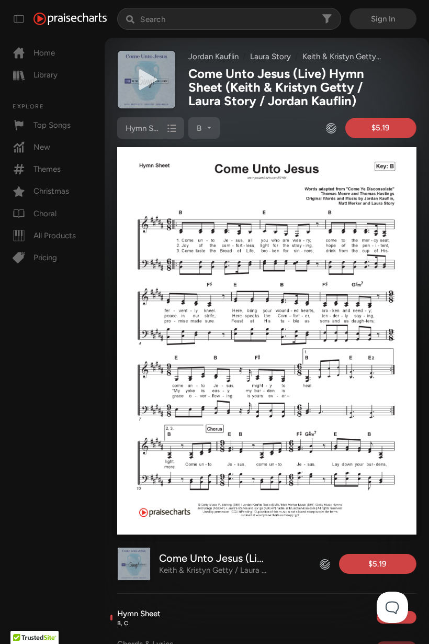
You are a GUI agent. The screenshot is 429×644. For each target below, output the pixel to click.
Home (44, 53)
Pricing (45, 257)
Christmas (51, 191)
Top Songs (52, 125)
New (41, 147)
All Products (54, 235)
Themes (47, 169)
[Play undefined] (146, 79)
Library (45, 75)
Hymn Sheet (139, 618)
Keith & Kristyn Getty (339, 56)
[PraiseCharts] (70, 19)
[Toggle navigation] (19, 19)
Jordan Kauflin (213, 56)
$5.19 (380, 127)
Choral (45, 213)
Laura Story (270, 56)
